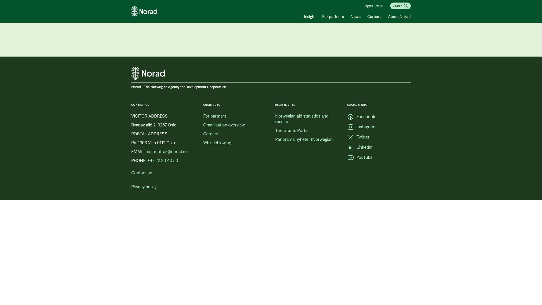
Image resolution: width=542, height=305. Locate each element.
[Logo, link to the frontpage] (144, 11)
